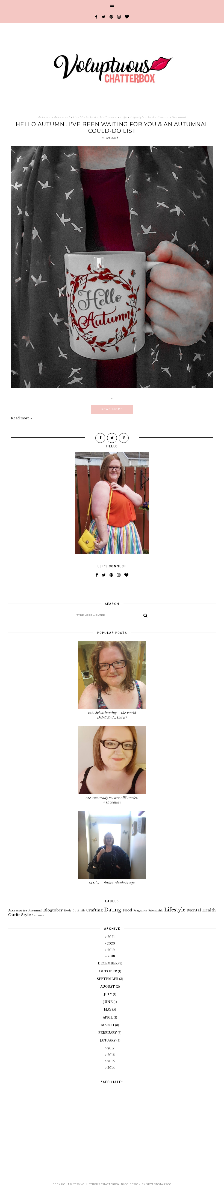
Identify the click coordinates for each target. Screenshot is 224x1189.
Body (68, 910)
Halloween (108, 117)
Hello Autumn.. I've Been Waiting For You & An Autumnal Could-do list (112, 127)
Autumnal (62, 117)
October (108, 971)
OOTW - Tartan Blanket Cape (112, 882)
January (108, 1040)
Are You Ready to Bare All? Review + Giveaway (112, 799)
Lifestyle (137, 117)
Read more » (21, 418)
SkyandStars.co (158, 1184)
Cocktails (78, 910)
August (108, 986)
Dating (112, 910)
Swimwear (39, 915)
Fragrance (140, 910)
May (108, 1009)
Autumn (44, 117)
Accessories (17, 910)
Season (163, 117)
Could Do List (84, 117)
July (108, 994)
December (108, 963)
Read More (112, 409)
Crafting (94, 910)
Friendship (155, 910)
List (151, 117)
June (108, 1002)
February (107, 1033)
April (108, 1017)
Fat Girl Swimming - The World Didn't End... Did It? (112, 714)
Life (123, 117)
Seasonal (179, 117)
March (108, 1025)
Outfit (14, 915)
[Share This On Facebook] (100, 438)
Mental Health (201, 910)
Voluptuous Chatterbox (100, 1184)
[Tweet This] (112, 438)
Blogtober (53, 910)
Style (26, 915)
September (108, 979)
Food (127, 910)
